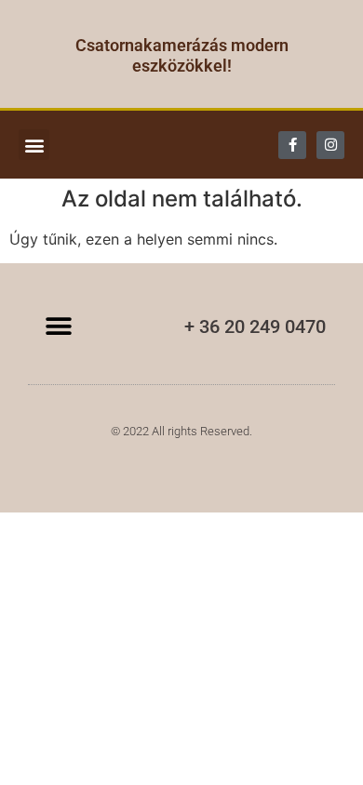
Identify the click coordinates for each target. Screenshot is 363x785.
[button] (34, 144)
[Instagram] (330, 145)
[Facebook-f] (292, 145)
